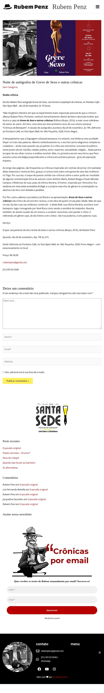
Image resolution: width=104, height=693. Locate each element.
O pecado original (12, 448)
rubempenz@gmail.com (15, 262)
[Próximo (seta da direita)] (12, 691)
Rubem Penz (69, 6)
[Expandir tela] (12, 687)
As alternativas (10, 467)
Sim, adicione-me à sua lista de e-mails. (24, 372)
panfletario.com (60, 677)
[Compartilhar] (20, 687)
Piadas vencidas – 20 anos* (16, 453)
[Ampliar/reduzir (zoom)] (4, 687)
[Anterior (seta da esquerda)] (4, 691)
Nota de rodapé (11, 457)
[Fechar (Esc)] (28, 687)
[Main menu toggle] (97, 6)
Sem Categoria (10, 87)
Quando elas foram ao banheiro (19, 462)
